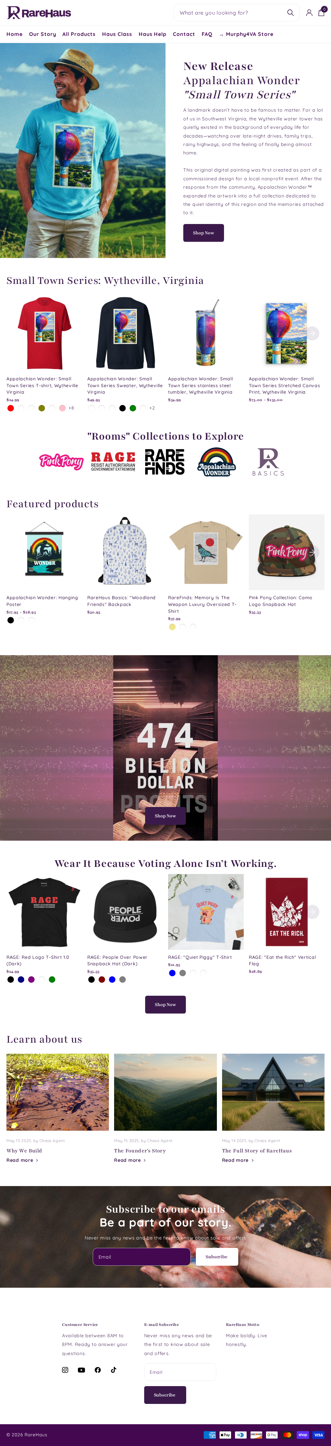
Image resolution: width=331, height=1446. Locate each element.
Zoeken (291, 12)
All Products (79, 34)
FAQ (207, 34)
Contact (184, 34)
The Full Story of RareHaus (273, 1113)
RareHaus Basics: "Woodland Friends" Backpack (121, 601)
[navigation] (312, 333)
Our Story (42, 34)
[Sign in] (309, 13)
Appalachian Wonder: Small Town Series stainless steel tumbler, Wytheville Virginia (200, 385)
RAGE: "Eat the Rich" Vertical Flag (282, 960)
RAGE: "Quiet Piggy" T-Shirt (200, 957)
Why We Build (57, 1113)
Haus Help (153, 34)
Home (14, 34)
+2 (152, 408)
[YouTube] (81, 1370)
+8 (71, 408)
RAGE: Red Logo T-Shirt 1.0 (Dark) (37, 960)
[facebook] (98, 1370)
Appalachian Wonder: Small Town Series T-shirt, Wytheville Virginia (42, 385)
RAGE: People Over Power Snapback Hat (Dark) (117, 960)
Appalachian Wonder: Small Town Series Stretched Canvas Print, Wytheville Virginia (284, 385)
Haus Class (117, 34)
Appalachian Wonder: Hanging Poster (42, 601)
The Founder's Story (165, 1113)
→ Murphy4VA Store (246, 34)
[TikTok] (113, 1370)
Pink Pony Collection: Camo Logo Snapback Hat (281, 601)
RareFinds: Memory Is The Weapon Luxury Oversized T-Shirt (202, 604)
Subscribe (217, 1257)
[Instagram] (65, 1370)
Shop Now (203, 233)
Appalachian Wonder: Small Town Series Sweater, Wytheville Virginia (125, 385)
